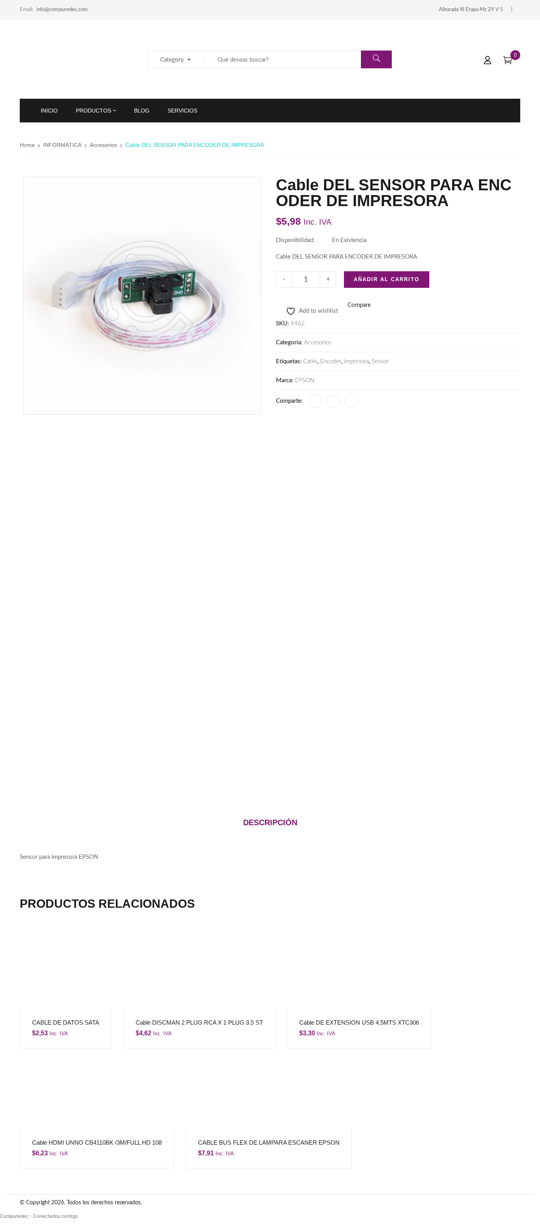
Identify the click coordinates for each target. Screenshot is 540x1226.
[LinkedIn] (333, 401)
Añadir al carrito (386, 279)
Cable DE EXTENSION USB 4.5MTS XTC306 (359, 1022)
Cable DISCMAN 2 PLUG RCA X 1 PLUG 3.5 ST (199, 1022)
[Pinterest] (351, 401)
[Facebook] (316, 401)
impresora (356, 361)
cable (310, 361)
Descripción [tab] (270, 822)
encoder (330, 361)
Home (27, 145)
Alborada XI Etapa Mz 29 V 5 (471, 9)
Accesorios (103, 145)
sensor (380, 361)
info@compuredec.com (62, 9)
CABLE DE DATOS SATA (65, 1022)
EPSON (304, 380)
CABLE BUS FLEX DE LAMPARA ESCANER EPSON (269, 1142)
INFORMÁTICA (62, 145)
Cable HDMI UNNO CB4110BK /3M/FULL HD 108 (97, 1142)
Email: (26, 9)
